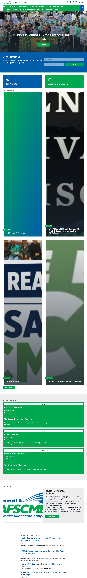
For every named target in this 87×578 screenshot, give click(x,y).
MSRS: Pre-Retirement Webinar (15, 454)
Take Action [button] (52, 516)
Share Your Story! (52, 9)
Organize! (39, 9)
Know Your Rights (29, 9)
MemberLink (52, 6)
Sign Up (74, 64)
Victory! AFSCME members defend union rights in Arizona (41, 564)
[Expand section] (8, 6)
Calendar (60, 6)
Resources (22, 6)
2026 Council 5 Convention (12, 9)
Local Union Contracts (37, 6)
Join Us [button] (43, 44)
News (5, 6)
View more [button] (8, 387)
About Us (13, 6)
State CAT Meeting (11, 434)
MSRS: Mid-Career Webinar (14, 407)
